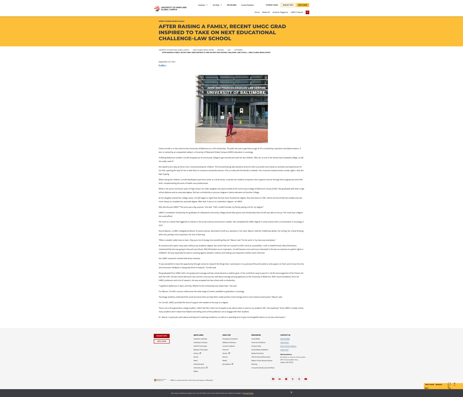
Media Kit (266, 12)
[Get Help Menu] (221, 5)
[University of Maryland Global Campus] (170, 8)
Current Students (247, 5)
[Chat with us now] (449, 385)
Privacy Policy (248, 393)
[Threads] (300, 378)
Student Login (272, 5)
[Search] (307, 12)
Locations (201, 5)
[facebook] (274, 378)
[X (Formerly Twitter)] (293, 378)
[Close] (291, 392)
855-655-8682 (231, 5)
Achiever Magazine (280, 12)
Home (257, 12)
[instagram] (287, 378)
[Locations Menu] (207, 5)
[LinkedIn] (280, 378)
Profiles (162, 65)
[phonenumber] (449, 388)
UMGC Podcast (297, 12)
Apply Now (429, 385)
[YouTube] (306, 378)
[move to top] (454, 385)
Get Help (216, 5)
